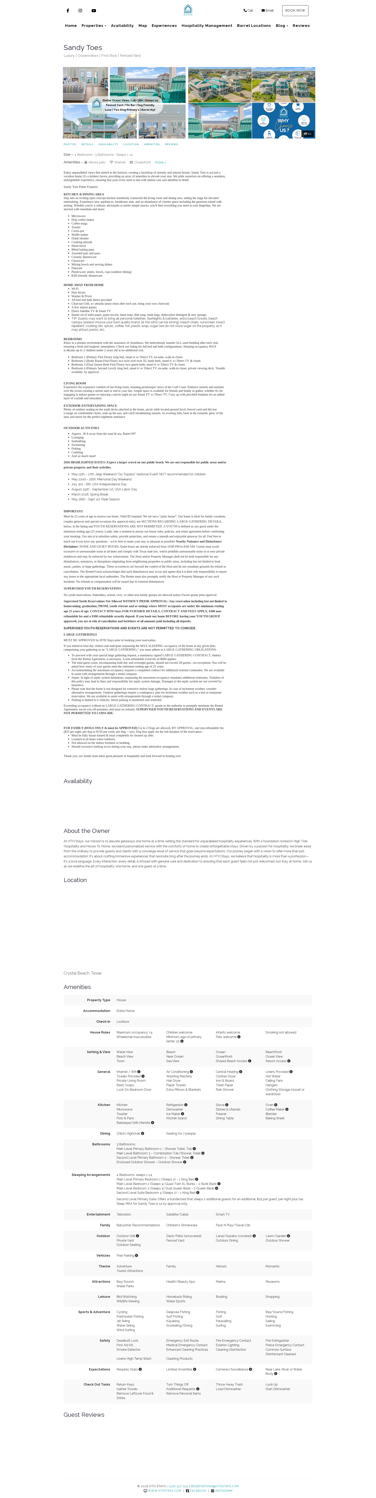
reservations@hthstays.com (215, 1486)
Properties (92, 25)
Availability (122, 25)
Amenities (152, 144)
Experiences (164, 25)
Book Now (295, 10)
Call (250, 10)
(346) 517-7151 (178, 1486)
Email (270, 10)
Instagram (223, 1490)
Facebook (198, 1490)
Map (143, 25)
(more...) (160, 162)
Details (87, 144)
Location (131, 144)
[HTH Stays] (187, 11)
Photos (70, 144)
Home (71, 25)
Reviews (301, 25)
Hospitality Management (207, 25)
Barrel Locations (254, 25)
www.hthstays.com (164, 1490)
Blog (280, 25)
